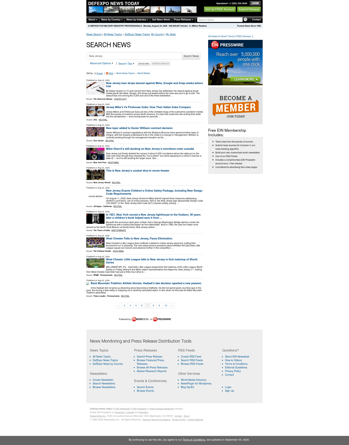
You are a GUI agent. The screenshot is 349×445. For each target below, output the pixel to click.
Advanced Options (101, 63)
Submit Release (249, 9)
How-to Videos (233, 360)
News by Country (111, 19)
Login (228, 387)
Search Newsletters (104, 383)
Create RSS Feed (191, 356)
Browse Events (145, 390)
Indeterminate (118, 230)
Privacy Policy (233, 371)
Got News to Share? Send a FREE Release (231, 36)
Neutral (103, 119)
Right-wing (113, 162)
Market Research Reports (152, 371)
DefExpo (137, 34)
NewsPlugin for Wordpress (196, 383)
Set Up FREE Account (219, 9)
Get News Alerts (161, 19)
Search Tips (126, 63)
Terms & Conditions (236, 363)
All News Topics (113, 34)
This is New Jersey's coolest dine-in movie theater (137, 170)
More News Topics (125, 73)
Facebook (120, 412)
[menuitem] (111, 360)
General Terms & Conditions (156, 419)
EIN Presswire (140, 408)
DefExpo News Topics (105, 360)
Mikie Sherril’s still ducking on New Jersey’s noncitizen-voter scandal (150, 149)
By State (171, 34)
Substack (143, 412)
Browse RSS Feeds (192, 363)
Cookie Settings (195, 419)
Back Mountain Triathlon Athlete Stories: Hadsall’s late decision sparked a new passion (146, 283)
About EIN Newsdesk (237, 356)
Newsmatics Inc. (98, 415)
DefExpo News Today (113, 3)
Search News (191, 56)
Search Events (145, 387)
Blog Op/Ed (187, 387)
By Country (157, 34)
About (92, 19)
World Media (143, 73)
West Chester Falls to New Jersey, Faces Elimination (139, 238)
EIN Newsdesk (122, 408)
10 (166, 305)
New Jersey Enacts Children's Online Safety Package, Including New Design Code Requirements (154, 192)
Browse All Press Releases (152, 367)
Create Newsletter (103, 380)
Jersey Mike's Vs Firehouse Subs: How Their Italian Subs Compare (148, 107)
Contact (256, 19)
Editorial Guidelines (236, 367)
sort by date (144, 63)
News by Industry (137, 19)
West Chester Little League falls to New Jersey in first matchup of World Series (151, 260)
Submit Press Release (149, 356)
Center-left (120, 99)
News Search (94, 34)
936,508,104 (174, 25)
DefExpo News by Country (108, 363)
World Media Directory (193, 380)
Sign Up (229, 390)
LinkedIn (130, 412)
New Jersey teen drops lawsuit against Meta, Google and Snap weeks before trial (154, 84)
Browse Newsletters (104, 387)
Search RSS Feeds (192, 360)
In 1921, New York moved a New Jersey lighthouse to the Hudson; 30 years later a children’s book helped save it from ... (153, 216)
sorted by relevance (160, 63)
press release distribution (162, 408)
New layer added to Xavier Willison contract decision (139, 128)
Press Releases (183, 19)
